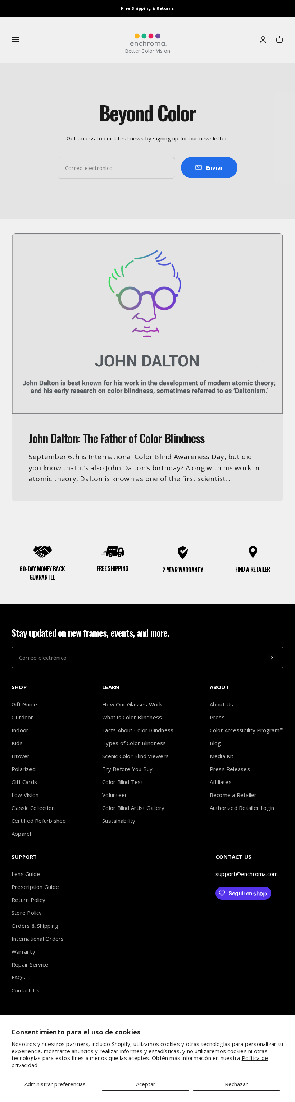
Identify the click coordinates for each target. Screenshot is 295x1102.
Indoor (20, 730)
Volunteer (114, 794)
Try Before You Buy (127, 769)
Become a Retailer (233, 794)
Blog (215, 743)
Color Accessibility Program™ (246, 730)
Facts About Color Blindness (137, 730)
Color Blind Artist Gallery (133, 807)
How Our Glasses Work (132, 704)
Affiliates (221, 781)
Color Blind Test (122, 781)
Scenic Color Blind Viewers (135, 756)
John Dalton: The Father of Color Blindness (116, 437)
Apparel (21, 833)
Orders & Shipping (35, 925)
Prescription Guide (35, 886)
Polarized (24, 769)
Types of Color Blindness (134, 743)
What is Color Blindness (132, 717)
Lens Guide (26, 873)
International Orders (38, 938)
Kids (17, 743)
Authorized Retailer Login (242, 807)
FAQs (18, 977)
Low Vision (25, 794)
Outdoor (22, 717)
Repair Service (30, 964)
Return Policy (28, 899)
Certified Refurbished (39, 820)
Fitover (21, 756)
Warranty (23, 951)
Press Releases (230, 769)
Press (217, 717)
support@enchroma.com (246, 873)
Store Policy (27, 912)
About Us (221, 704)
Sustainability (118, 820)
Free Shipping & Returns (147, 8)
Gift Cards (24, 781)
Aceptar (145, 1084)
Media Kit (222, 756)
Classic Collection (33, 807)
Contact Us (26, 990)
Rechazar (236, 1084)
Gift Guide (24, 704)
